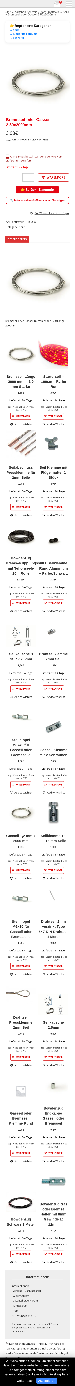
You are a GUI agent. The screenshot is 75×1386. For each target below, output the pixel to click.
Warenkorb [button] (23, 416)
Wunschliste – (26, 1316)
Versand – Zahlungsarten (27, 1291)
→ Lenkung (17, 37)
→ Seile (14, 30)
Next (64, 82)
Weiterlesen (25, 1381)
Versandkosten (20, 139)
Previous (11, 82)
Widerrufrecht (21, 1296)
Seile (66, 11)
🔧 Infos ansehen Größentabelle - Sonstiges (37, 200)
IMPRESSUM (20, 1305)
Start (8, 11)
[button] (49, 213)
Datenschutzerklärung (25, 1300)
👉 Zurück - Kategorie (37, 189)
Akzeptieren (46, 1381)
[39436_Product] (37, 82)
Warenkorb (56, 177)
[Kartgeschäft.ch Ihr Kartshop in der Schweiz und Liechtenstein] (2, 4)
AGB (15, 1310)
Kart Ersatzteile (50, 11)
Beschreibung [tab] (17, 239)
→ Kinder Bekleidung (23, 34)
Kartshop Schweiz (26, 11)
